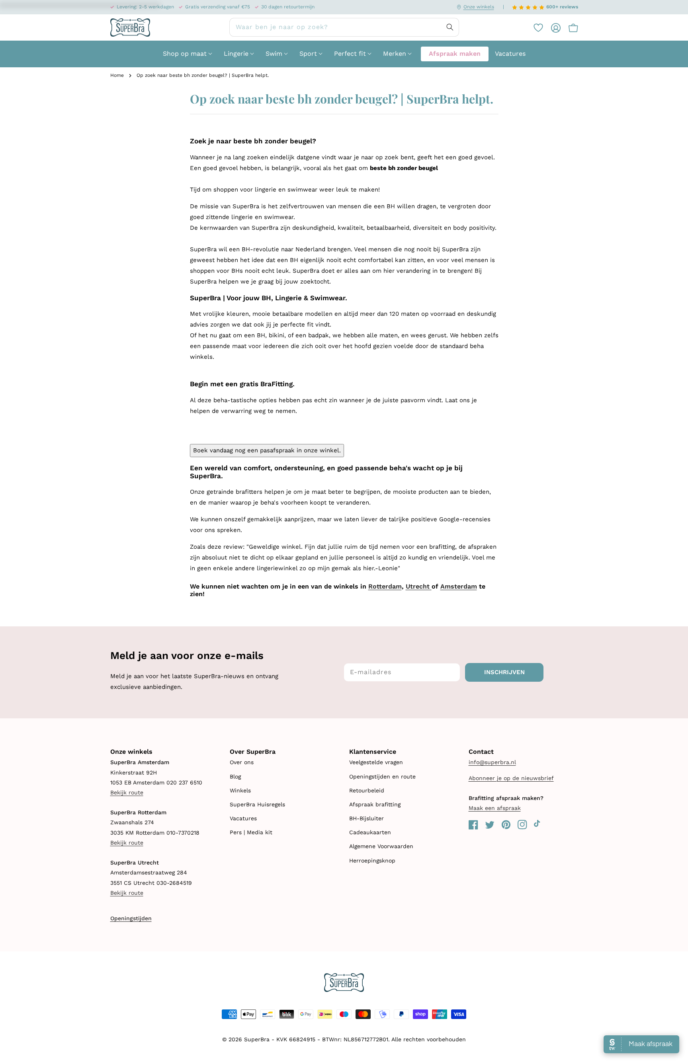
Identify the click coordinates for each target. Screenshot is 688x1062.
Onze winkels (478, 7)
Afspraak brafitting (375, 804)
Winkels (240, 790)
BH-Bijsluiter (366, 818)
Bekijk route (126, 792)
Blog (235, 776)
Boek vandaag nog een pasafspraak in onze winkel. (267, 450)
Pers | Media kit (251, 832)
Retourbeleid (366, 790)
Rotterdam (385, 586)
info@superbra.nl (492, 762)
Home (117, 75)
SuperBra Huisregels (257, 804)
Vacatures (243, 818)
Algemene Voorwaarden (381, 846)
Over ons (242, 762)
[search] (344, 27)
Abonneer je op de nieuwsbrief (511, 778)
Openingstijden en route (382, 776)
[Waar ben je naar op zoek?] (450, 27)
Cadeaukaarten (370, 832)
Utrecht (419, 586)
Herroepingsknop (372, 860)
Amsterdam (458, 586)
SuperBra (257, 1039)
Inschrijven (504, 672)
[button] (569, 27)
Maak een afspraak (495, 808)
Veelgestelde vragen (376, 762)
